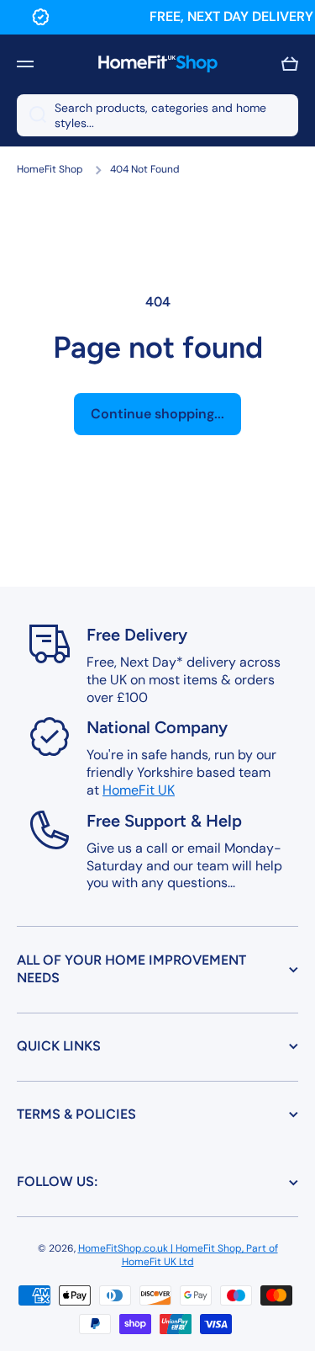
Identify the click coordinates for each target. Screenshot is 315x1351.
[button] (289, 64)
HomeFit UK (138, 790)
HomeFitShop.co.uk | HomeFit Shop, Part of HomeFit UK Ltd (178, 1255)
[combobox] (157, 115)
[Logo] (158, 64)
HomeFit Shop (50, 169)
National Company (157, 727)
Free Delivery (137, 635)
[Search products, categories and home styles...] (31, 115)
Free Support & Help (164, 821)
